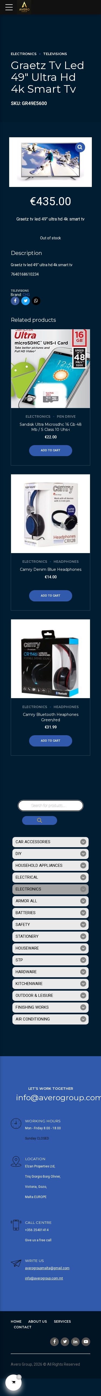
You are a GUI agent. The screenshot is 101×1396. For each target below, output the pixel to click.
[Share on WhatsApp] (36, 301)
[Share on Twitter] (25, 301)
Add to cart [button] (50, 450)
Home (16, 1321)
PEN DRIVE (66, 416)
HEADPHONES (66, 562)
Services (62, 1321)
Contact (23, 1327)
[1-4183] (50, 513)
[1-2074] (50, 368)
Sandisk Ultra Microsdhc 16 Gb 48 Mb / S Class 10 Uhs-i (51, 427)
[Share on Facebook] (15, 301)
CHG (26, 295)
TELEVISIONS (55, 54)
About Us (37, 1321)
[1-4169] (50, 658)
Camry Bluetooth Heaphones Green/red (50, 717)
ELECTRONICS (24, 54)
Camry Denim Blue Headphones (50, 569)
